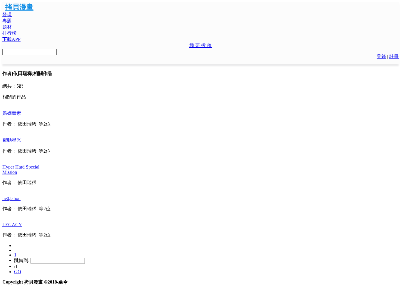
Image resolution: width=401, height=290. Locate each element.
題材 (7, 26)
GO (17, 271)
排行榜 (9, 33)
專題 (7, 20)
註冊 (394, 56)
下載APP (11, 39)
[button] (200, 46)
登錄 (381, 56)
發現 (7, 14)
